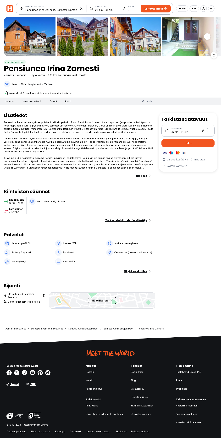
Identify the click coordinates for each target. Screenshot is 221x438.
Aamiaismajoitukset (14, 62)
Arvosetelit (75, 431)
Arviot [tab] (68, 101)
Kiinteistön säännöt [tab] (32, 101)
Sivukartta (121, 431)
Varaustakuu (137, 388)
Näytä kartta (37, 75)
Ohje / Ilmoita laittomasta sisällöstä (104, 414)
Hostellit (90, 372)
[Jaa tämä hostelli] (214, 55)
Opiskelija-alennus (141, 414)
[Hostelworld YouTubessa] (32, 372)
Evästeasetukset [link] (140, 431)
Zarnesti (9, 75)
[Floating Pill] (207, 36)
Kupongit (60, 431)
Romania (21, 75)
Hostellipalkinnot (140, 397)
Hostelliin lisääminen (187, 405)
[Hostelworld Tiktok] (47, 372)
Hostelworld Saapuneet (188, 422)
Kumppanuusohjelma (187, 414)
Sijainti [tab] (53, 101)
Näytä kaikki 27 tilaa (40, 84)
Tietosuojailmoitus (16, 431)
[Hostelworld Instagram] (24, 372)
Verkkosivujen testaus (99, 431)
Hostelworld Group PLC (188, 372)
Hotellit (89, 380)
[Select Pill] (203, 8)
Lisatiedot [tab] (9, 101)
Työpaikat (181, 388)
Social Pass (137, 372)
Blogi (133, 380)
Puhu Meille (92, 405)
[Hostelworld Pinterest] (40, 372)
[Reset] (81, 8)
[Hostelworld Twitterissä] (16, 372)
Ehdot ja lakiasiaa (40, 431)
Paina (179, 380)
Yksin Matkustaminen (142, 405)
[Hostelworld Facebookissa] (9, 372)
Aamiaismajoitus (94, 388)
